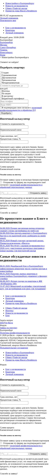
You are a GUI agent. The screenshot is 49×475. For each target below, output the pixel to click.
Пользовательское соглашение (14, 348)
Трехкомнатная (9, 80)
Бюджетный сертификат (13, 98)
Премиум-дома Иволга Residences (21, 11)
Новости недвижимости (16, 6)
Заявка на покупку (8, 328)
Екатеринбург (6, 42)
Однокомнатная (9, 75)
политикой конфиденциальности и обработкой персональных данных (21, 186)
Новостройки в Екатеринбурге (19, 3)
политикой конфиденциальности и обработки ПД (21, 108)
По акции (6, 93)
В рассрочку (7, 96)
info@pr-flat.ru (6, 323)
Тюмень (3, 50)
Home (2, 55)
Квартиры (10, 30)
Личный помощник (9, 18)
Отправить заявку (38, 193)
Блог (7, 315)
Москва (3, 45)
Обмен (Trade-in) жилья (16, 8)
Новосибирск (6, 52)
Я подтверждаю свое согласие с (21, 108)
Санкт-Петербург (8, 47)
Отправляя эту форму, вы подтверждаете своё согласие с (23, 185)
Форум (3, 325)
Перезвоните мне (8, 20)
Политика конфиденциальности (15, 333)
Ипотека (6, 91)
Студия (5, 72)
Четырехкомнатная (10, 83)
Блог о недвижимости (15, 28)
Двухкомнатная (9, 78)
